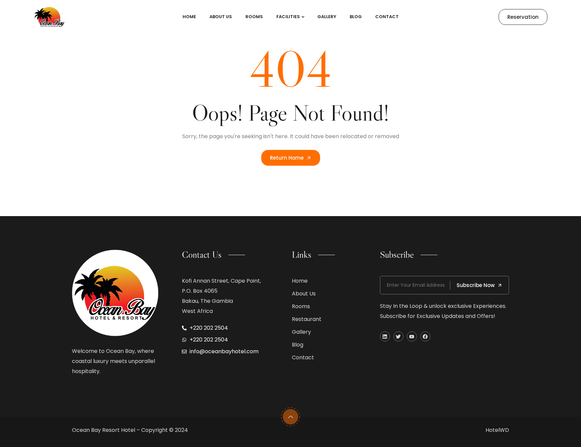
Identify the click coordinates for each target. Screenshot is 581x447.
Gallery (326, 16)
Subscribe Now (476, 285)
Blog (356, 16)
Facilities (288, 16)
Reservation (523, 17)
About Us (220, 16)
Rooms (254, 16)
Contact (387, 16)
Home (189, 16)
